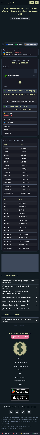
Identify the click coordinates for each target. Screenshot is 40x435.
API (20, 373)
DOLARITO (9, 3)
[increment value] (36, 70)
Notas (20, 370)
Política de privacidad (20, 362)
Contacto (20, 384)
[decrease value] (36, 72)
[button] (37, 2)
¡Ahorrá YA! (17, 52)
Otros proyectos (20, 377)
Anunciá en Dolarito (20, 381)
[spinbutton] (20, 71)
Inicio (20, 359)
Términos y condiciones (20, 366)
